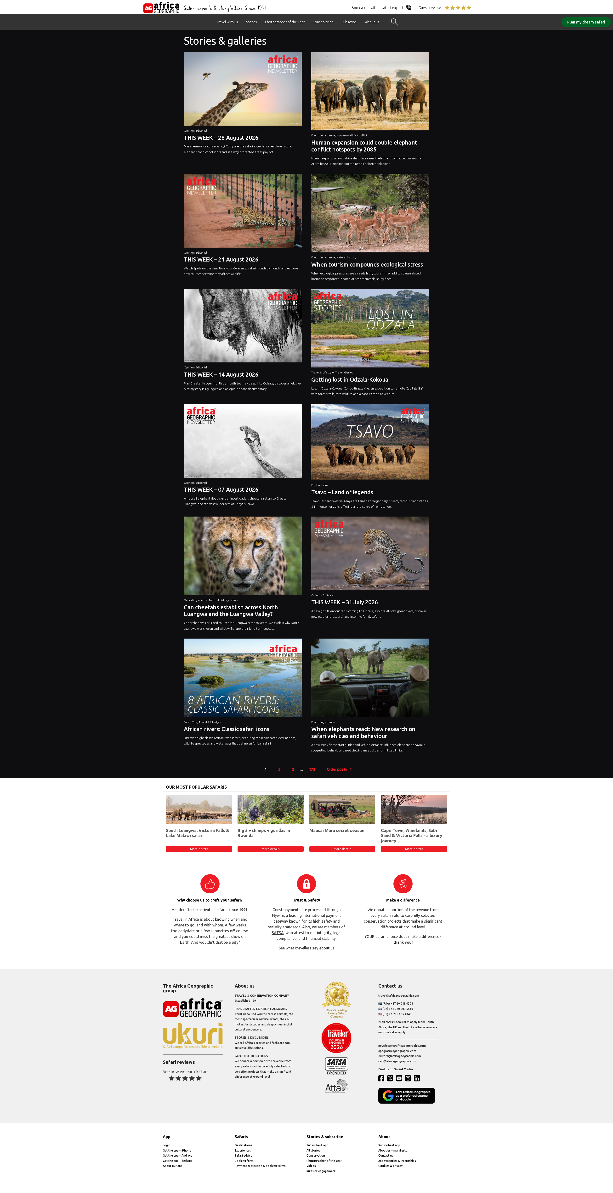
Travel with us (227, 22)
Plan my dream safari (586, 22)
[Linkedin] (418, 1078)
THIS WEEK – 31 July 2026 (344, 602)
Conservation (323, 22)
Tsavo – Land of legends (342, 492)
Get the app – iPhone (177, 1150)
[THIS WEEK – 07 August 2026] (243, 442)
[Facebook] (382, 1078)
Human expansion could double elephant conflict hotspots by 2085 (364, 146)
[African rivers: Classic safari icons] (243, 679)
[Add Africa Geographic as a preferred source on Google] (408, 1102)
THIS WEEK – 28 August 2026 (221, 137)
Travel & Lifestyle (322, 372)
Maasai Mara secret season (336, 830)
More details (199, 848)
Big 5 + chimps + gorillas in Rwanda (264, 833)
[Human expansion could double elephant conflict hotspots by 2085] (370, 92)
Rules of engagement (320, 1171)
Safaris (241, 1137)
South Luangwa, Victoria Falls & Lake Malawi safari (197, 833)
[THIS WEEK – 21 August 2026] (243, 212)
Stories (251, 22)
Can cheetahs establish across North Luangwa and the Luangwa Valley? (231, 610)
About (384, 1137)
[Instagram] (409, 1078)
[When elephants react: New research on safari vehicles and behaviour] (370, 679)
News (234, 600)
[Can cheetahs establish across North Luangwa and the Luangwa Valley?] (243, 557)
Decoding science (323, 135)
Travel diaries (344, 372)
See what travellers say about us (307, 948)
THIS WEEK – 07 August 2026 (221, 489)
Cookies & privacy (390, 1165)
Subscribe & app (317, 1145)
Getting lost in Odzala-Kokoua (349, 379)
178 (312, 769)
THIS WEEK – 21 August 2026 (221, 259)
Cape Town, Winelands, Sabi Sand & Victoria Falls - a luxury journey (411, 835)
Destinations (319, 485)
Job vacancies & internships (397, 1160)
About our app (172, 1165)
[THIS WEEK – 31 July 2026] (370, 555)
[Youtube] (400, 1078)
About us (372, 22)
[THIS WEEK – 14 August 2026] (243, 327)
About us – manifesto (393, 1150)
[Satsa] (336, 1073)
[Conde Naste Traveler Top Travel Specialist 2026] (336, 1051)
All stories (313, 1150)
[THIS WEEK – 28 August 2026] (243, 90)
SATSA (278, 933)
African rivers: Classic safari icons (226, 729)
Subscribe (349, 22)
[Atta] (336, 1092)
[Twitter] (391, 1078)
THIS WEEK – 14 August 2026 (221, 374)
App (166, 1137)
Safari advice (243, 1155)
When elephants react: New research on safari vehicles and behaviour (363, 732)
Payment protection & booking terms (260, 1165)
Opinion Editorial (195, 130)
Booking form (244, 1160)
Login (166, 1145)
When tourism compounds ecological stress (367, 264)
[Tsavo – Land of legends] (370, 443)
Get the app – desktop (178, 1160)
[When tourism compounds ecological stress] (370, 214)
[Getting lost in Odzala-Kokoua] (370, 329)
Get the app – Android (177, 1155)
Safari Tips (190, 722)
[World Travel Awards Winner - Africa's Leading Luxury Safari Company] (336, 1017)
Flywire (278, 915)
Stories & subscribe (324, 1137)
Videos (311, 1165)
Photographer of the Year (285, 22)
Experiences (243, 1150)
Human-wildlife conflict (351, 135)
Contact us (385, 1155)
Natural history (346, 257)
